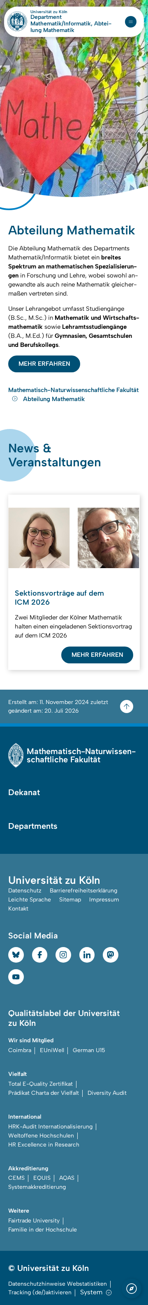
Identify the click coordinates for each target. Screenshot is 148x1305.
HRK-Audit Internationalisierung (50, 1126)
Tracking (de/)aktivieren (40, 1292)
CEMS (16, 1177)
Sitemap (70, 899)
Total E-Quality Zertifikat (40, 1083)
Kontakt (18, 908)
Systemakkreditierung (37, 1186)
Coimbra (19, 1050)
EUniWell (52, 1050)
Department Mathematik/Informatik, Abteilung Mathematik (70, 24)
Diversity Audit (107, 1092)
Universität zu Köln (62, 12)
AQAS (66, 1177)
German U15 (89, 1050)
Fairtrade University (34, 1220)
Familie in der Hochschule (42, 1229)
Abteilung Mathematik (54, 399)
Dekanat (24, 792)
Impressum (104, 899)
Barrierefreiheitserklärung (83, 890)
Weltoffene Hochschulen (41, 1135)
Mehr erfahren (44, 363)
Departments (33, 826)
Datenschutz (25, 890)
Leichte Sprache (29, 899)
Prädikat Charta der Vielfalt (43, 1092)
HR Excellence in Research (43, 1144)
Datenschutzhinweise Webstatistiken (57, 1283)
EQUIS (42, 1177)
